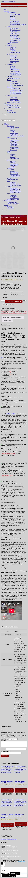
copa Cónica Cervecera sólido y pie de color (11, 313)
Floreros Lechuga (15, 52)
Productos (6, 11)
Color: (5, 292)
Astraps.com (21, 861)
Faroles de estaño (15, 71)
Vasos (8, 95)
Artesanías (3, 311)
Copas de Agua (14, 28)
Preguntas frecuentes (13, 105)
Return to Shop (15, 873)
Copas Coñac (13, 31)
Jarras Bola (13, 57)
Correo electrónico (6, 751)
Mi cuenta (10, 110)
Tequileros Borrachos (16, 90)
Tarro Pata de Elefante (16, 85)
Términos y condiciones (13, 107)
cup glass (25, 313)
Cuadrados (13, 50)
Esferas (9, 44)
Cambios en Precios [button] (5, 396)
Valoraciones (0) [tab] (7, 320)
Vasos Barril (13, 97)
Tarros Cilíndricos (15, 83)
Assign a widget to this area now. (9, 839)
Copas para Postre (15, 40)
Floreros (9, 45)
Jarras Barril (13, 56)
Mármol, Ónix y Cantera (13, 102)
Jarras (8, 54)
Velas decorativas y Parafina (18, 25)
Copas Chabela (14, 33)
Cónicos (12, 49)
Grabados (13, 19)
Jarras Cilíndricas (14, 59)
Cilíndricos (13, 47)
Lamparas (10, 64)
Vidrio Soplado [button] (4, 568)
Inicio (5, 9)
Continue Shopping (9, 876)
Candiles (12, 66)
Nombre (3, 749)
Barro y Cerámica (15, 14)
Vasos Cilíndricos (15, 100)
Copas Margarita (15, 38)
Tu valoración (4, 740)
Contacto (6, 108)
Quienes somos (7, 104)
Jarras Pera (13, 63)
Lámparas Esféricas (15, 73)
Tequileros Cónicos (15, 94)
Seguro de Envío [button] (5, 499)
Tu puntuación (5, 739)
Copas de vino (14, 42)
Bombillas (13, 68)
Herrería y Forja (14, 21)
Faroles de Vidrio (14, 69)
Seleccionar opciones (7, 790)
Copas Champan (14, 35)
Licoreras (9, 76)
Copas (8, 26)
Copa (2, 357)
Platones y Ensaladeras (13, 78)
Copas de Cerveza (15, 30)
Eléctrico (12, 16)
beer (25, 311)
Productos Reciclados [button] (6, 404)
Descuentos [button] (3, 367)
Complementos (11, 12)
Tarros (9, 80)
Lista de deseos (11, 112)
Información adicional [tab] (17, 317)
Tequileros (10, 87)
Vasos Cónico (14, 99)
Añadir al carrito (14, 301)
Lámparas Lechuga (15, 75)
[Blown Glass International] (8, 1)
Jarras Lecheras (14, 61)
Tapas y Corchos (15, 23)
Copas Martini (14, 37)
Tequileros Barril (15, 88)
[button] (14, 432)
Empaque (12, 18)
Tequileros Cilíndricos (16, 92)
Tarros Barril (13, 82)
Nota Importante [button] (5, 375)
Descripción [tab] (6, 317)
